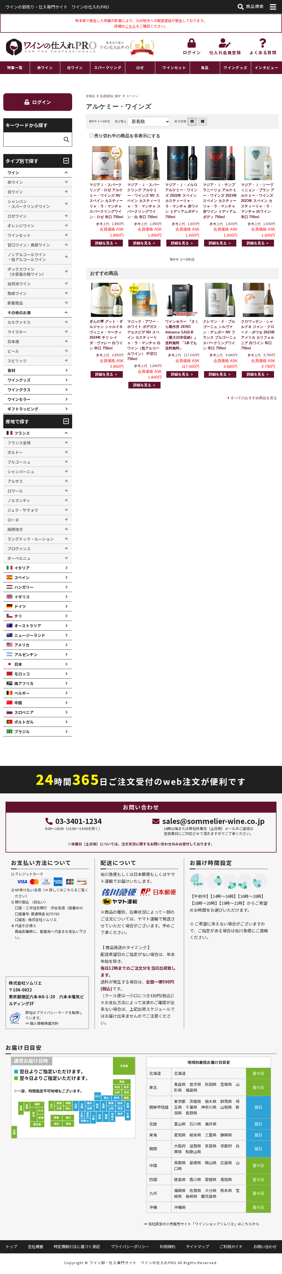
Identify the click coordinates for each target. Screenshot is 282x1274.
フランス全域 (19, 442)
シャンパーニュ (20, 471)
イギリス (22, 596)
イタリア (21, 568)
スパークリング (107, 67)
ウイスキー (17, 332)
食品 (205, 67)
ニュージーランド (29, 635)
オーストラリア (27, 625)
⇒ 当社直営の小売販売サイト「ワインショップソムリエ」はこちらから (201, 1223)
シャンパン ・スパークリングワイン (28, 204)
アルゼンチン (25, 654)
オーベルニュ (19, 558)
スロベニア (24, 712)
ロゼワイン (17, 216)
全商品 (90, 96)
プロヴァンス (19, 548)
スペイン (132, 96)
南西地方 (15, 529)
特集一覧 (15, 67)
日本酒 (13, 341)
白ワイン (75, 67)
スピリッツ (17, 360)
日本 (18, 664)
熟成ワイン (17, 293)
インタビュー (266, 67)
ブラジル (22, 731)
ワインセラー (19, 399)
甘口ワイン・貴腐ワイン (28, 245)
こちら (130, 26)
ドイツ (20, 606)
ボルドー (15, 452)
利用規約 (167, 1246)
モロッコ (22, 673)
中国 (18, 702)
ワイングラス (19, 389)
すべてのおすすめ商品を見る (254, 398)
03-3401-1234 (78, 821)
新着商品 (15, 303)
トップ (11, 1246)
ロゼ (140, 67)
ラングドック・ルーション (30, 539)
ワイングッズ (235, 67)
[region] (141, 67)
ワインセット (174, 67)
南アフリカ (24, 683)
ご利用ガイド (231, 1246)
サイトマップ (197, 1246)
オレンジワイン (20, 225)
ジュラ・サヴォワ (22, 510)
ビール (13, 351)
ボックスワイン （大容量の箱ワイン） (26, 271)
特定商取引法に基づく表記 (77, 1246)
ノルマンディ (18, 500)
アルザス (15, 481)
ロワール (15, 491)
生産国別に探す (110, 96)
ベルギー (22, 693)
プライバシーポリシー (130, 1246)
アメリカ (21, 645)
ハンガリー (24, 587)
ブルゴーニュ (19, 462)
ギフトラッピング (22, 409)
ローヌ (13, 519)
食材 (11, 370)
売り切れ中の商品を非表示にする (126, 135)
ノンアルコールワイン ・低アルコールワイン (26, 257)
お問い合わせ (264, 1246)
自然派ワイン (19, 283)
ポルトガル (24, 722)
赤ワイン (45, 67)
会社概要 (35, 1246)
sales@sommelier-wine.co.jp (213, 821)
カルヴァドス (19, 322)
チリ (18, 616)
